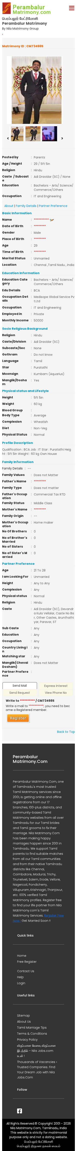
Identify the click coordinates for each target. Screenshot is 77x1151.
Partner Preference (53, 206)
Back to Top (66, 732)
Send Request (19, 693)
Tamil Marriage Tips (32, 1027)
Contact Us (25, 971)
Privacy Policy (27, 1039)
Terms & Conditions (32, 1033)
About (8, 206)
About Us (24, 1021)
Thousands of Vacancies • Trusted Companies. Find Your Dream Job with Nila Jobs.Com (37, 1070)
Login (21, 983)
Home (21, 956)
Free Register (27, 962)
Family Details (26, 206)
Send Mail (20, 685)
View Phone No (56, 693)
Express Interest (56, 686)
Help (20, 977)
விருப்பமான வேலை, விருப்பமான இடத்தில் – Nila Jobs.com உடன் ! (36, 1050)
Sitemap (23, 1015)
